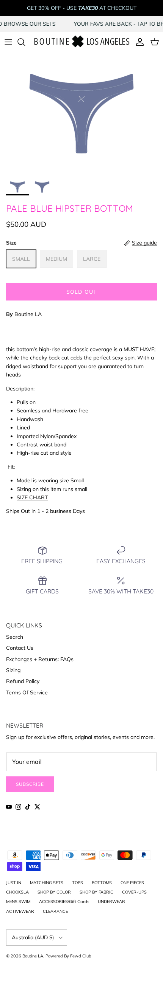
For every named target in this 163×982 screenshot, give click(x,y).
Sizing (13, 670)
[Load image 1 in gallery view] (81, 114)
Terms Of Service (27, 692)
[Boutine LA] (81, 42)
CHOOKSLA (17, 892)
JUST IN (13, 882)
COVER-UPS (134, 892)
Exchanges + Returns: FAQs (40, 659)
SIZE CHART (32, 497)
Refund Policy (22, 681)
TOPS (77, 882)
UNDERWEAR (111, 901)
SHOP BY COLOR (54, 892)
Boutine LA (28, 314)
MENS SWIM (18, 901)
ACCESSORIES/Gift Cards (64, 901)
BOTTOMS (102, 882)
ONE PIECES (132, 882)
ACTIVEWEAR (20, 911)
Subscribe (30, 784)
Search (14, 636)
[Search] (25, 42)
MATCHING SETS (46, 882)
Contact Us (19, 647)
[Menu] (8, 42)
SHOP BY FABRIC (96, 892)
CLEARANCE (55, 911)
